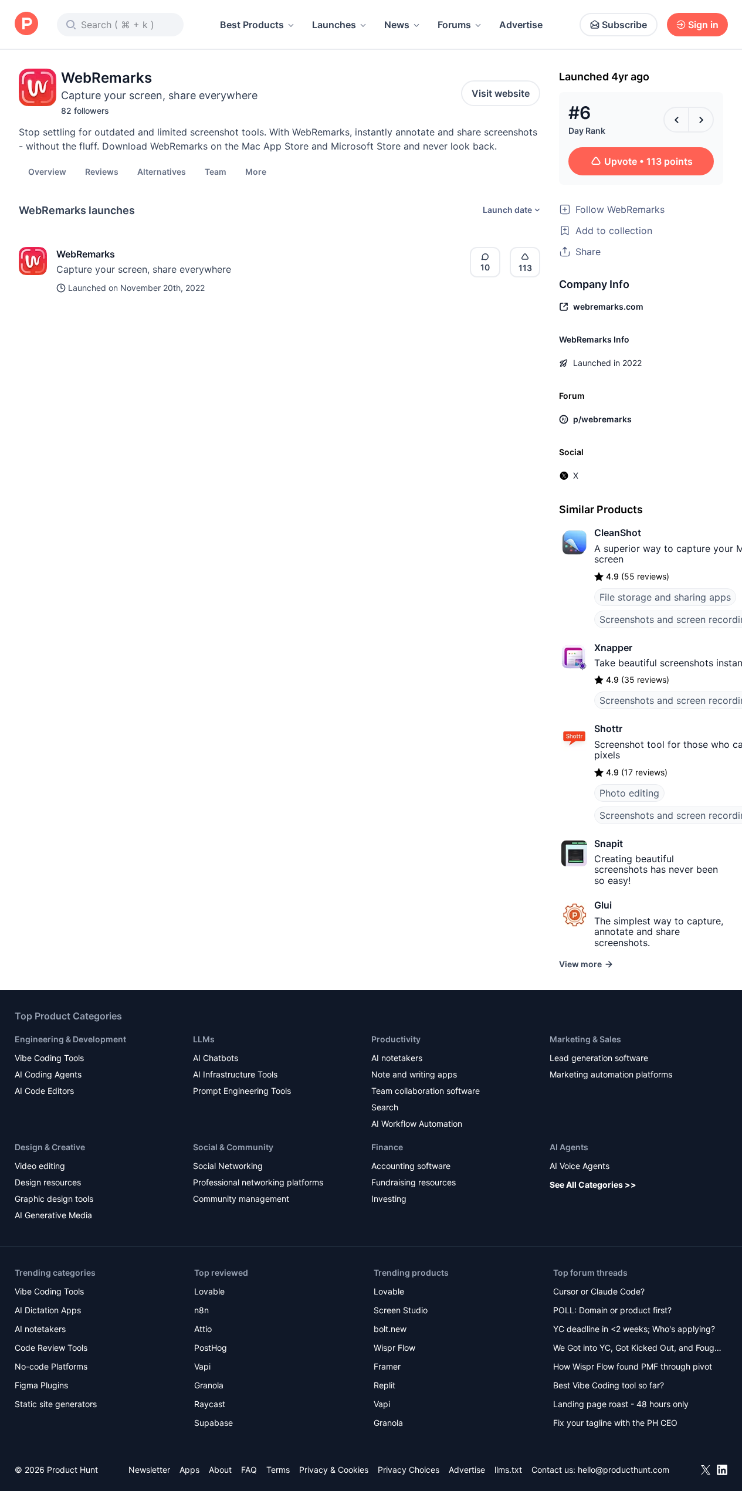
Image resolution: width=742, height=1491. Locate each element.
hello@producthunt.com (623, 1470)
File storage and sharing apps (665, 597)
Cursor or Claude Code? (599, 1291)
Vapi (202, 1366)
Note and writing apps (414, 1074)
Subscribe (624, 25)
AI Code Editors (44, 1091)
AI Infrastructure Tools (235, 1074)
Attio (203, 1329)
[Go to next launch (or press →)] (701, 119)
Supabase (213, 1423)
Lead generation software (599, 1058)
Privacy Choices (408, 1470)
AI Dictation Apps (48, 1310)
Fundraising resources (413, 1182)
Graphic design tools (54, 1199)
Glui (603, 905)
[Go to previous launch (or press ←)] (676, 119)
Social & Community (233, 1147)
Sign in (703, 25)
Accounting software (410, 1166)
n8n (201, 1310)
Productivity (396, 1039)
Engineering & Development (70, 1039)
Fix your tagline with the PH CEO (615, 1423)
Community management (241, 1199)
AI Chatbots (215, 1058)
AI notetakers (396, 1058)
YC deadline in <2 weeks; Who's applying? (634, 1329)
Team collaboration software (425, 1091)
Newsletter (149, 1470)
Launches (334, 25)
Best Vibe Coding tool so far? (608, 1385)
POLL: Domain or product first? (612, 1310)
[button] (256, 171)
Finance (387, 1147)
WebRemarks (85, 254)
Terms (278, 1470)
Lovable (209, 1291)
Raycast (209, 1404)
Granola (208, 1385)
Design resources (48, 1182)
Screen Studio (401, 1310)
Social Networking (228, 1166)
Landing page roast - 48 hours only (621, 1404)
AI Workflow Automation (416, 1124)
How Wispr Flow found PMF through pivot (632, 1366)
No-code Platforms (51, 1366)
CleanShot (617, 532)
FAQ (249, 1470)
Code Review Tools (51, 1348)
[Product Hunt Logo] (26, 24)
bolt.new (390, 1329)
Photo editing (629, 793)
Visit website (501, 93)
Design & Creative (50, 1147)
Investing (388, 1199)
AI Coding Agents (48, 1074)
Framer (387, 1366)
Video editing (40, 1166)
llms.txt (508, 1470)
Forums (454, 25)
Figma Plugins (41, 1385)
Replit (384, 1385)
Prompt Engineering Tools (242, 1091)
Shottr (608, 728)
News (396, 25)
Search (384, 1107)
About (220, 1470)
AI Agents (569, 1147)
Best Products (252, 25)
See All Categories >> (593, 1185)
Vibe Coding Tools (49, 1058)
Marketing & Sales (585, 1039)
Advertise (521, 25)
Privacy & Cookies (333, 1470)
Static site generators (56, 1404)
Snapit (608, 843)
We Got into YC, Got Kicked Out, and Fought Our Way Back (637, 1349)
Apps (189, 1470)
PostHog (210, 1348)
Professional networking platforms (258, 1182)
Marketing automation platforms (611, 1074)
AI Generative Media (53, 1215)
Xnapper (613, 647)
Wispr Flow (394, 1348)
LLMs (204, 1039)
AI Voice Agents (579, 1166)
